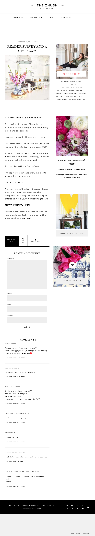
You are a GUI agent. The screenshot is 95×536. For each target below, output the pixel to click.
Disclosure (86, 533)
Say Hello (72, 84)
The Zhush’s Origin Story (70, 81)
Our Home (66, 17)
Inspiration (36, 17)
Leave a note (36, 241)
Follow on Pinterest (71, 280)
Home (9, 505)
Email (9, 304)
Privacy (78, 533)
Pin (23, 240)
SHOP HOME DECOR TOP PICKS (33, 505)
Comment (11, 258)
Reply (23, 358)
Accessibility (28, 509)
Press (39, 509)
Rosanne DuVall (11, 452)
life (36, 42)
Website (10, 315)
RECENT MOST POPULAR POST (71, 233)
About (16, 505)
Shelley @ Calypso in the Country (18, 471)
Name (9, 293)
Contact (51, 505)
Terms (72, 533)
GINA (6, 432)
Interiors (18, 17)
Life (80, 17)
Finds (51, 17)
